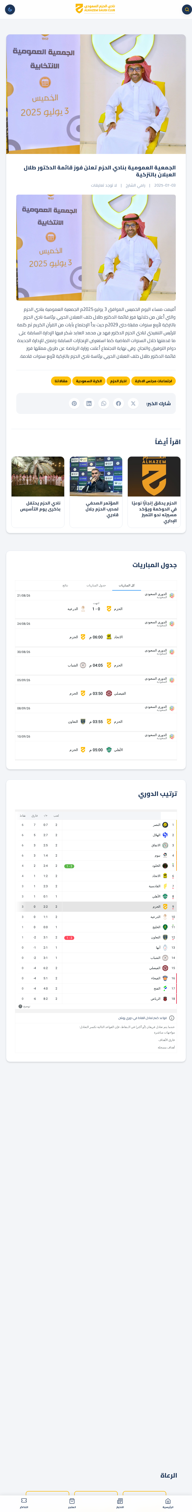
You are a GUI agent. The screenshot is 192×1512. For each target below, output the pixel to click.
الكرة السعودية (89, 381)
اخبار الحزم (118, 381)
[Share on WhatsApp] (103, 403)
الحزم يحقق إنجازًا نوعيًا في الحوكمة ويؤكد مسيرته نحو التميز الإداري (154, 512)
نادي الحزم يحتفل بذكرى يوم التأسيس (40, 506)
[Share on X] (133, 403)
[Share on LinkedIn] (89, 403)
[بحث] (187, 9)
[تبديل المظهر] (10, 9)
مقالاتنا (61, 381)
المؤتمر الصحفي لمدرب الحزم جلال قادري (102, 509)
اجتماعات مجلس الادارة (153, 381)
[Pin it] (74, 403)
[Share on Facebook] (118, 403)
